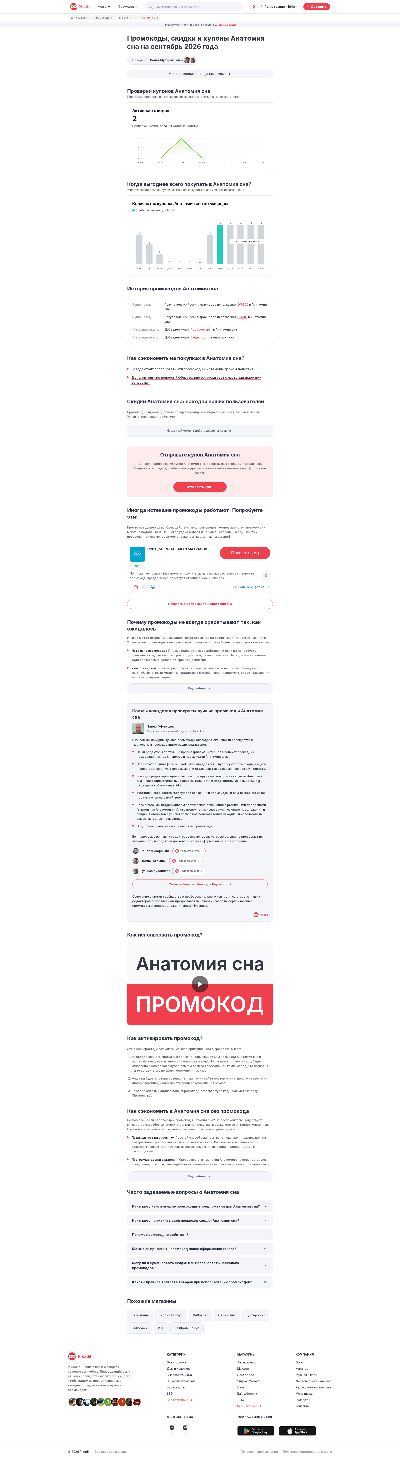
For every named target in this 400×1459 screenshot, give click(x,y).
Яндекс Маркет (248, 1381)
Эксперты (303, 1400)
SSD (170, 1393)
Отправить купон (200, 487)
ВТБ (161, 1328)
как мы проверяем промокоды (188, 826)
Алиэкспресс (246, 1362)
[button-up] (135, 587)
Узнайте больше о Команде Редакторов (200, 884)
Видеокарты (176, 1387)
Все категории (177, 1400)
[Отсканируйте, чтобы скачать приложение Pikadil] (256, 1430)
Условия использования (259, 1451)
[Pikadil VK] (172, 1428)
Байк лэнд (139, 1315)
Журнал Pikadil (306, 1375)
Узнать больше (227, 24)
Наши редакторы (150, 752)
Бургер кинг (255, 1315)
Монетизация (305, 1393)
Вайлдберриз (247, 1393)
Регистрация (275, 6)
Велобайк (139, 1328)
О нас (300, 1362)
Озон (241, 1387)
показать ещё (229, 96)
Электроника (176, 1362)
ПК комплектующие (181, 1381)
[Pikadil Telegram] (185, 1428)
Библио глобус (170, 1315)
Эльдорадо (245, 1375)
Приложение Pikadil (255, 1417)
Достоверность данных (313, 1381)
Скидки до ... (200, 337)
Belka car (200, 1315)
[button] (150, 6)
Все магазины (247, 1406)
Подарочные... (201, 329)
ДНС (240, 1400)
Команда (302, 1368)
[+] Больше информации (251, 587)
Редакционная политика (313, 1387)
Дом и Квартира (179, 1368)
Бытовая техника (179, 1375)
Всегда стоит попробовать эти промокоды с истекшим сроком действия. (192, 369)
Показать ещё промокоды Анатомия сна (200, 604)
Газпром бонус (187, 1328)
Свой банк (226, 1315)
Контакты (302, 1406)
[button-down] (152, 587)
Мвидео (243, 1368)
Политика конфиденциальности (307, 1451)
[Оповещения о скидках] (254, 6)
